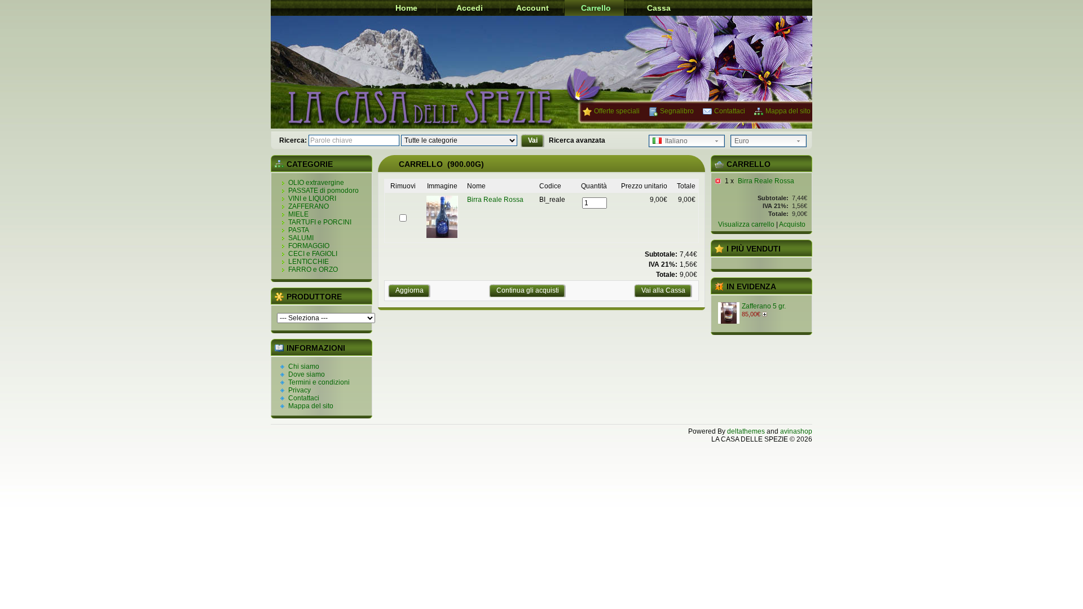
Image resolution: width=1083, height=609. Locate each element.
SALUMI (301, 238)
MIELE (298, 214)
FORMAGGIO (308, 246)
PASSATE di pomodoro (323, 191)
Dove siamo (306, 374)
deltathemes (746, 431)
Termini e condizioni (319, 382)
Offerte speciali (617, 111)
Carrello (596, 7)
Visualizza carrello (746, 224)
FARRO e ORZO (313, 269)
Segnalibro (677, 111)
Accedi (469, 7)
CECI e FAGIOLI (312, 254)
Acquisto (792, 224)
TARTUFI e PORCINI (319, 222)
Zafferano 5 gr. (764, 306)
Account (532, 7)
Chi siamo (303, 366)
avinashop (796, 431)
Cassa (659, 7)
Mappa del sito (788, 111)
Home (406, 7)
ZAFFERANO (308, 206)
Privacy (299, 390)
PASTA (298, 230)
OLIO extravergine (316, 183)
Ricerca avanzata (577, 140)
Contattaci (729, 111)
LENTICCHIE (308, 262)
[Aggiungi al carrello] (765, 314)
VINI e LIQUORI (312, 198)
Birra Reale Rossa (766, 181)
